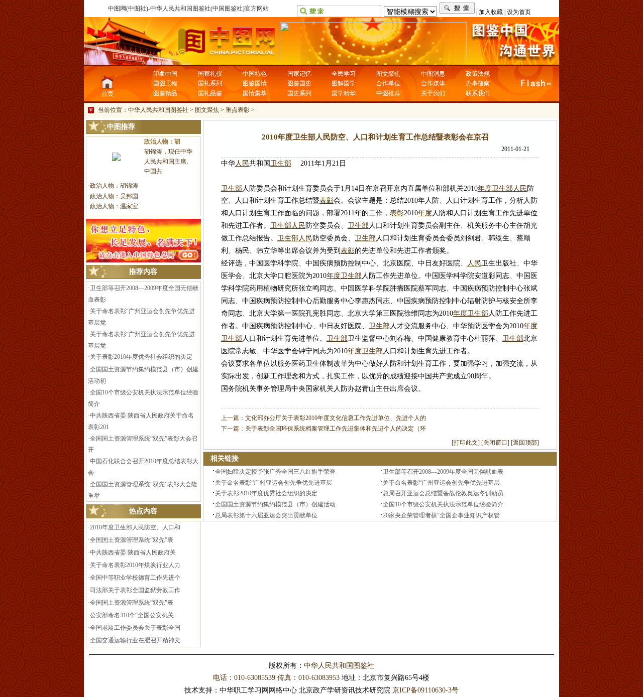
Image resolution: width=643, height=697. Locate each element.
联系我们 (478, 93)
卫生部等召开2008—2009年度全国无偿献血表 (443, 471)
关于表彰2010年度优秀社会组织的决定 (141, 356)
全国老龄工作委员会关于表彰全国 (135, 627)
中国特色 (255, 73)
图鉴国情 (255, 83)
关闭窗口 (495, 442)
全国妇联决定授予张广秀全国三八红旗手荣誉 (275, 471)
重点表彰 (238, 109)
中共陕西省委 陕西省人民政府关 (133, 552)
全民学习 (344, 73)
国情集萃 (255, 93)
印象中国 (165, 73)
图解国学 (344, 83)
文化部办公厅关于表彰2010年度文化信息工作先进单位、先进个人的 (335, 418)
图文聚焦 (388, 73)
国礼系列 (210, 83)
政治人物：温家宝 (114, 206)
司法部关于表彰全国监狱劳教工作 (135, 590)
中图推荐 (388, 93)
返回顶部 (525, 442)
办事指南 (478, 83)
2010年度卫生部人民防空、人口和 (135, 527)
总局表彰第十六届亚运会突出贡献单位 (266, 515)
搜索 (457, 8)
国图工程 (165, 83)
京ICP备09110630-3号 (425, 690)
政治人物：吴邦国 (114, 196)
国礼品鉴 (210, 93)
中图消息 (433, 73)
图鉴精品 (165, 93)
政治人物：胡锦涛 (114, 185)
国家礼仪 (210, 73)
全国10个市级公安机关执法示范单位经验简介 (443, 504)
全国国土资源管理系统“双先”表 (131, 539)
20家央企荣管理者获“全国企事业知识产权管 (441, 515)
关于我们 (433, 93)
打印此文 (466, 442)
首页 (107, 93)
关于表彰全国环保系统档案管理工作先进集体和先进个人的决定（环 (335, 428)
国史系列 (299, 93)
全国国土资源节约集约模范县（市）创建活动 (275, 504)
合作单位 (388, 83)
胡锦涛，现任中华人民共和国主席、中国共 (168, 161)
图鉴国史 (299, 83)
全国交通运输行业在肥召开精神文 (135, 640)
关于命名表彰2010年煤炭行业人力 (135, 565)
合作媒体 (433, 83)
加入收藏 (491, 12)
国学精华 (344, 93)
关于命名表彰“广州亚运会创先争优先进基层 (273, 482)
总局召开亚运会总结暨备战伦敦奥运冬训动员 (443, 493)
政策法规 (478, 73)
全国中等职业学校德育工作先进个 (135, 577)
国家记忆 (299, 73)
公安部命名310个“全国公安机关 (132, 615)
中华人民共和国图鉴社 (158, 109)
